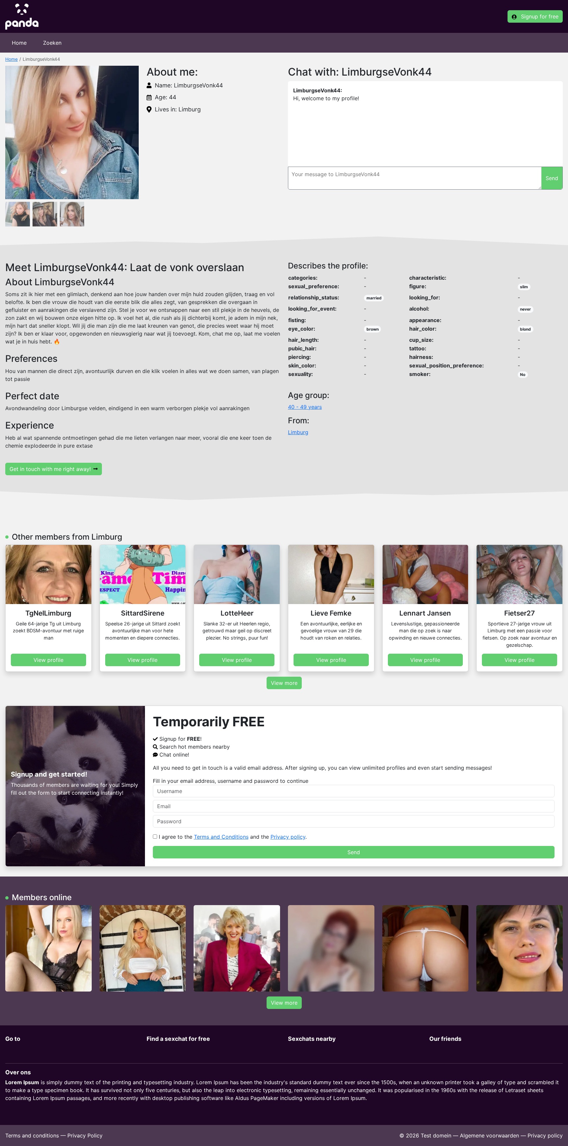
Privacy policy (288, 836)
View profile (48, 660)
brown (373, 329)
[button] (72, 132)
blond (525, 329)
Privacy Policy (85, 1135)
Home (19, 42)
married (374, 297)
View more (284, 683)
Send (353, 852)
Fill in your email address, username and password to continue (230, 781)
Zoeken (52, 42)
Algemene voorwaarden (489, 1135)
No (522, 374)
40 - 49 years (305, 407)
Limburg (298, 432)
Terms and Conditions (221, 836)
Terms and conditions (32, 1135)
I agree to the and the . (232, 836)
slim (524, 286)
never (525, 309)
